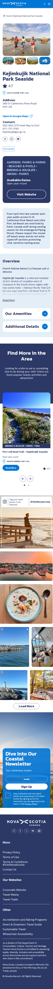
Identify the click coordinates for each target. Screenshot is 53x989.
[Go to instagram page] (11, 140)
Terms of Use (11, 857)
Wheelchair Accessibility (18, 934)
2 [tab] (28, 485)
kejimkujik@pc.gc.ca (14, 132)
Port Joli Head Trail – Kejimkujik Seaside (25, 451)
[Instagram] (5, 504)
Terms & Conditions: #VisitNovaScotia (15, 863)
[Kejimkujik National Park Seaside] (26, 39)
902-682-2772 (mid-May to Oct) (21, 125)
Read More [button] (11, 467)
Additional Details (22, 326)
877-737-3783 (11, 129)
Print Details (9, 149)
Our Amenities (18, 313)
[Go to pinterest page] (39, 831)
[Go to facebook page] (5, 140)
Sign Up (26, 786)
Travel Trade (10, 899)
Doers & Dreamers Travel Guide (22, 924)
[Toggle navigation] (49, 4)
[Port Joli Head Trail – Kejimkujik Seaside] (26, 418)
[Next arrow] (30, 479)
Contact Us (9, 869)
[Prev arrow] (23, 479)
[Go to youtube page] (32, 831)
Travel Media (11, 894)
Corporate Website (14, 890)
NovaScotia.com (13, 976)
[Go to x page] (26, 831)
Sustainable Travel (14, 929)
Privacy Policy (31, 803)
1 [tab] (24, 485)
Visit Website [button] (26, 194)
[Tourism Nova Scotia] (14, 3)
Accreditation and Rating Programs (25, 920)
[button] (45, 4)
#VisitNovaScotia (40, 502)
